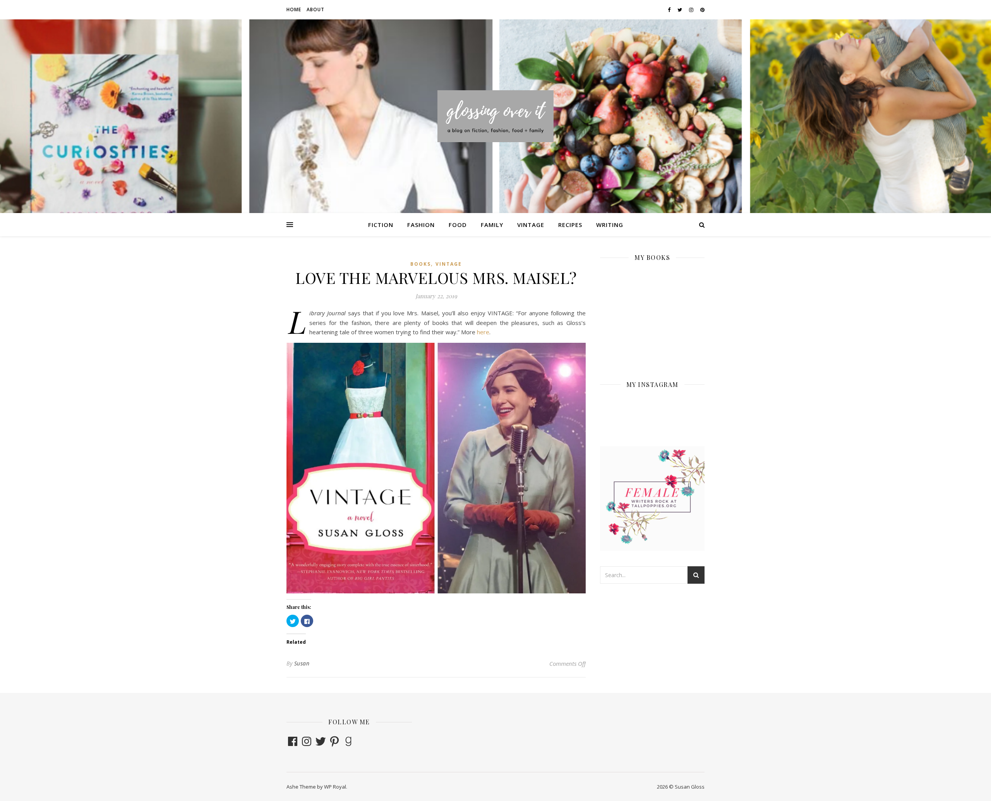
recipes (570, 225)
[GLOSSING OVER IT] (495, 116)
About (315, 9)
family (492, 225)
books (420, 264)
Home (293, 9)
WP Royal (335, 786)
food (458, 225)
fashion (421, 225)
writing (609, 225)
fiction (380, 225)
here (483, 332)
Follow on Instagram (657, 420)
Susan (302, 663)
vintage (530, 225)
